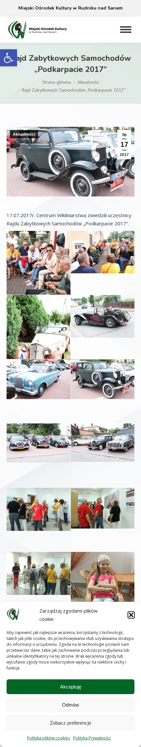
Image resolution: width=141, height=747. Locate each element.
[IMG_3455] (102, 316)
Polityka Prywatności (92, 738)
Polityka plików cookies (48, 738)
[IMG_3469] (38, 509)
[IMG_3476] (102, 508)
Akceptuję (70, 687)
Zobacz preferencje (70, 723)
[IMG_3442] (38, 341)
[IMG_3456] (38, 379)
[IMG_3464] (102, 442)
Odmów (70, 705)
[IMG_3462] (38, 443)
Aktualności (24, 134)
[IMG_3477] (38, 573)
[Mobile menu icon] (125, 29)
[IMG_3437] (102, 252)
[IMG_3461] (102, 379)
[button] (8, 57)
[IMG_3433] (38, 279)
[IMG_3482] (102, 600)
